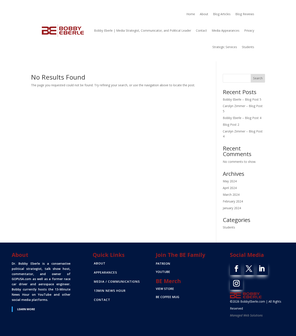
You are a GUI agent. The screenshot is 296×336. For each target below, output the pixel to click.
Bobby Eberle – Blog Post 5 (242, 99)
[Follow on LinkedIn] (261, 268)
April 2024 (230, 188)
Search (258, 78)
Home (190, 14)
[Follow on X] (248, 268)
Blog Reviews (244, 14)
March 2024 (231, 194)
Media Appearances (225, 30)
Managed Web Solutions (246, 315)
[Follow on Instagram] (236, 283)
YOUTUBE (163, 272)
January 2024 (232, 208)
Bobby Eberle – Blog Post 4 (242, 118)
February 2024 (233, 201)
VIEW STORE (165, 289)
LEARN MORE (26, 309)
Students (248, 47)
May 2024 (230, 181)
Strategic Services (224, 47)
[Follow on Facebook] (236, 268)
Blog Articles (222, 14)
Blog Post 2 (231, 124)
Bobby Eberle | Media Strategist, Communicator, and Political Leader (142, 30)
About (204, 14)
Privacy (249, 30)
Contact (201, 30)
